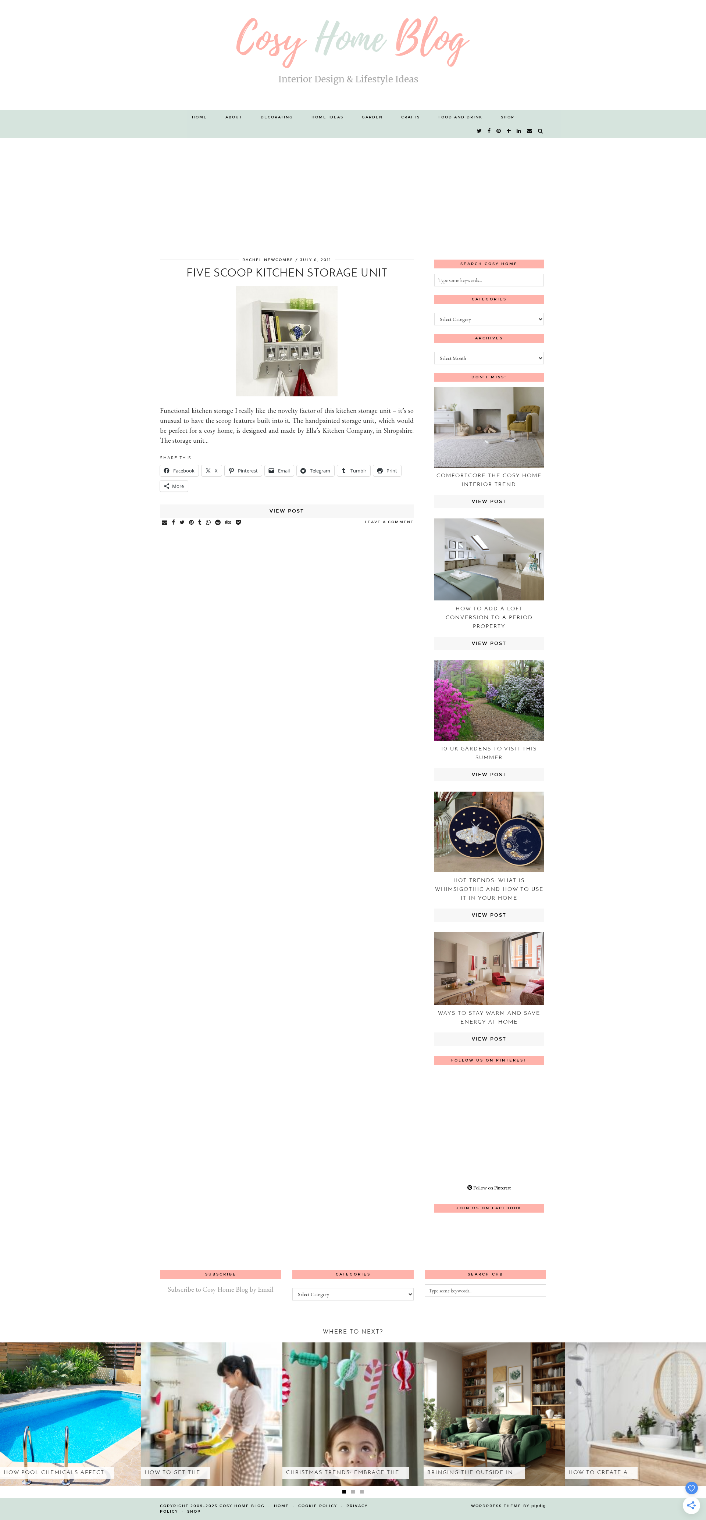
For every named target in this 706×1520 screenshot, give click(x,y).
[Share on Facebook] (174, 523)
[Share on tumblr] (200, 523)
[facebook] (489, 131)
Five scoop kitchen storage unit (287, 273)
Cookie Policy (317, 1506)
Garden (372, 117)
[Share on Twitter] (182, 523)
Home (199, 117)
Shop (507, 117)
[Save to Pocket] (238, 523)
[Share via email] (165, 523)
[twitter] (479, 131)
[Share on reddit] (218, 523)
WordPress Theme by (508, 1506)
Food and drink (460, 117)
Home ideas (327, 117)
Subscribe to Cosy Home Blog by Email (221, 1289)
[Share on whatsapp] (208, 523)
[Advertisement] (353, 193)
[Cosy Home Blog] (353, 55)
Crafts (410, 117)
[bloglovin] (509, 131)
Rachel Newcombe (267, 260)
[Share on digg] (228, 523)
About (233, 117)
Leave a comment (389, 522)
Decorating (277, 117)
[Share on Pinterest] (191, 523)
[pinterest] (499, 131)
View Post (287, 511)
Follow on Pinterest (491, 1187)
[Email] (530, 131)
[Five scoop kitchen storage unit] (287, 394)
